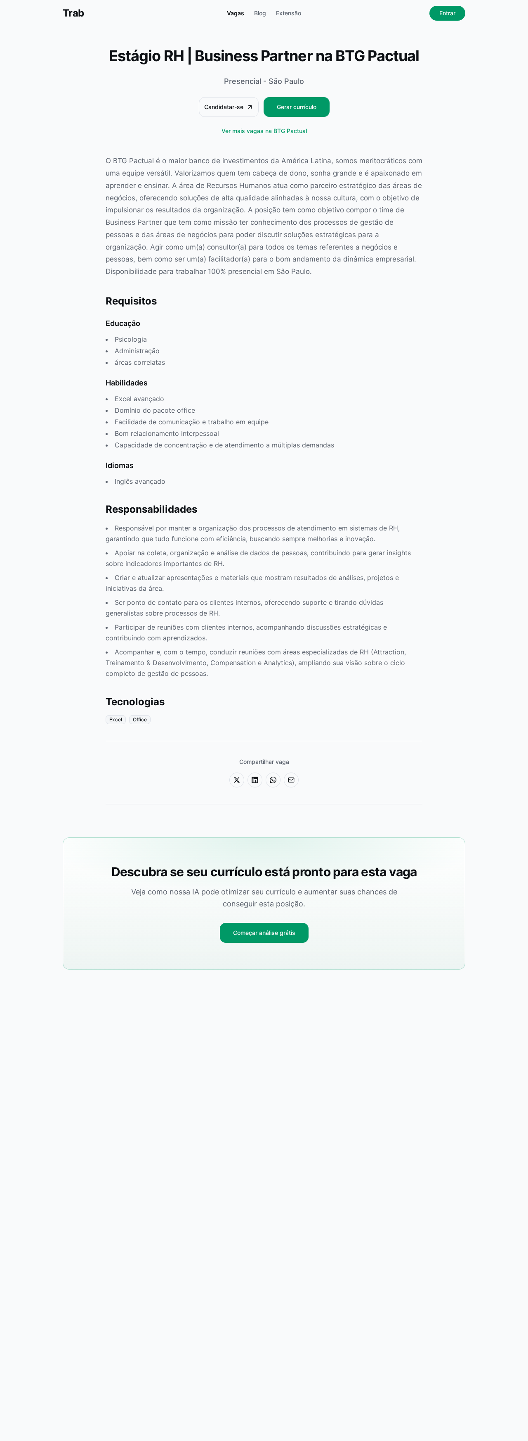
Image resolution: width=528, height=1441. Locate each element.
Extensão (288, 13)
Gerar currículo (296, 106)
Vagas (235, 13)
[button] (236, 780)
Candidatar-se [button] (223, 106)
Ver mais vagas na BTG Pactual (264, 130)
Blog (260, 13)
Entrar (447, 13)
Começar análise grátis (264, 932)
